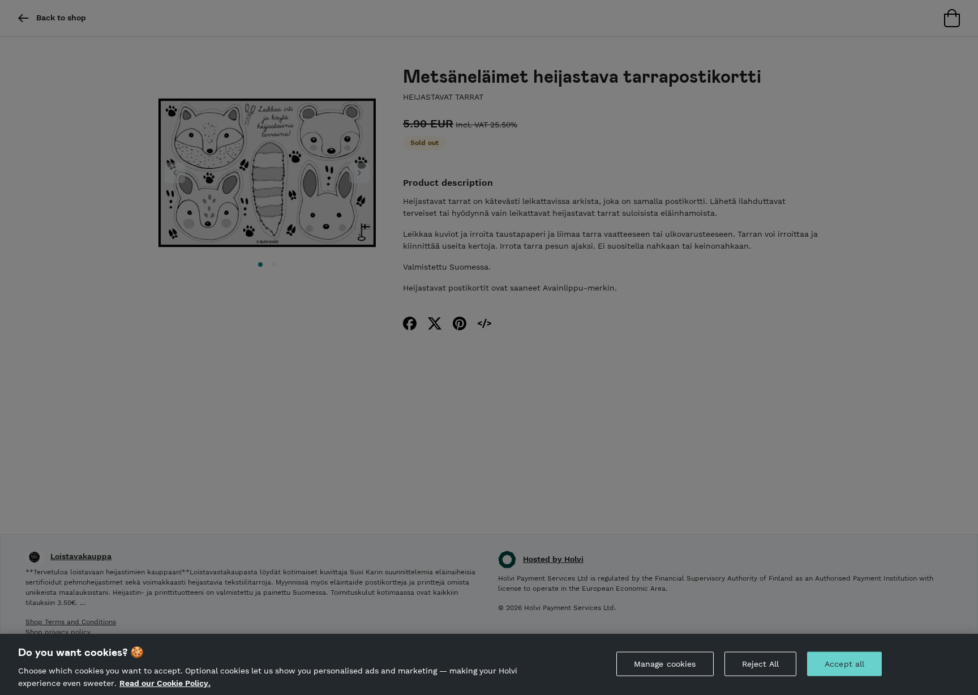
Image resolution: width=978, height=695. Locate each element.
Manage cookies (665, 663)
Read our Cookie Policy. (165, 682)
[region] (489, 664)
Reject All (760, 663)
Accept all (844, 663)
